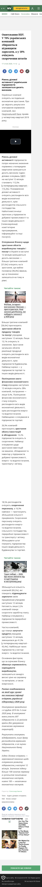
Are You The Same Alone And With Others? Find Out (23, 824)
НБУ (3, 799)
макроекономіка (8, 802)
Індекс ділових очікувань (16, 796)
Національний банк (11, 114)
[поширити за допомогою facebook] (4, 71)
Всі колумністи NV (21, 878)
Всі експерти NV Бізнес (32, 881)
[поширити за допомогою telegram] (16, 71)
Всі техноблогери (8, 881)
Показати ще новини (21, 868)
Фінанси (34, 14)
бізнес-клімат (11, 799)
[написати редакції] (22, 71)
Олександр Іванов (15, 791)
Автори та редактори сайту (11, 884)
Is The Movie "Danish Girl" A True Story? (23, 833)
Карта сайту (10, 878)
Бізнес (5, 14)
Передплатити (21, 8)
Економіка (25, 14)
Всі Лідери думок (34, 878)
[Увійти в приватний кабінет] (32, 8)
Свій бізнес (15, 14)
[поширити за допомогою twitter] (10, 71)
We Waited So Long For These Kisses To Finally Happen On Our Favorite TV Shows (23, 846)
